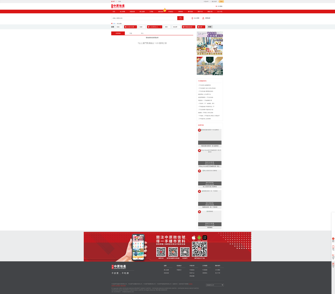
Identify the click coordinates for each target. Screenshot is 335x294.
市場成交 (170, 11)
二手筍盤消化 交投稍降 (204, 119)
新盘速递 (166, 273)
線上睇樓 (122, 11)
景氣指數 (192, 276)
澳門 (113, 1)
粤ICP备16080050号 (161, 290)
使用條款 (118, 285)
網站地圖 (123, 285)
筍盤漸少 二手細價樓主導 (205, 100)
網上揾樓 (142, 11)
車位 (142, 33)
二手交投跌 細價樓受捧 (204, 85)
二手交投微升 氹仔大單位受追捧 (207, 88)
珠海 (119, 1)
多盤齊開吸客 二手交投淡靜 (205, 97)
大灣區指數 (333, 258)
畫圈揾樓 (207, 18)
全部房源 (118, 33)
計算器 (333, 266)
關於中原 (200, 11)
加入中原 (219, 11)
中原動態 (204, 270)
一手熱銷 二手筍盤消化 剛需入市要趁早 (209, 115)
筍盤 (131, 33)
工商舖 (151, 11)
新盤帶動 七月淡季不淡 (204, 94)
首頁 (114, 11)
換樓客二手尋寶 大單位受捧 (205, 112)
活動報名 (180, 11)
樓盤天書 (210, 11)
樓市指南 (190, 11)
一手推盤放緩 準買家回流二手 (206, 106)
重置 (209, 27)
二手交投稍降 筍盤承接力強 (205, 109)
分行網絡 (219, 6)
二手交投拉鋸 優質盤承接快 (205, 91)
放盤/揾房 (160, 11)
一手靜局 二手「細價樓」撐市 (206, 103)
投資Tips (192, 273)
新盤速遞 (132, 11)
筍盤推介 (179, 270)
